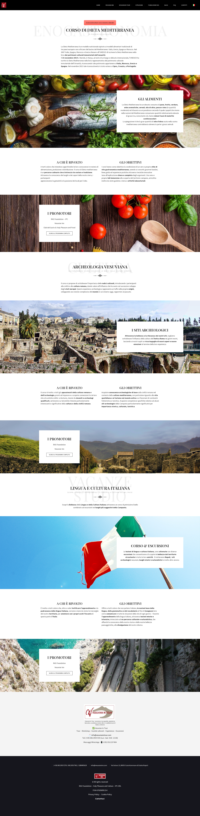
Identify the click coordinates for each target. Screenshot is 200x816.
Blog (166, 5)
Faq (174, 5)
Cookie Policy (106, 794)
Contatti (184, 5)
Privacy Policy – (94, 794)
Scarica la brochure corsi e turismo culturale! (100, 23)
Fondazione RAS (153, 5)
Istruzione (139, 5)
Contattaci (100, 798)
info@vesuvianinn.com (99, 765)
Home (98, 5)
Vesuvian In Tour (124, 5)
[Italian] (193, 5)
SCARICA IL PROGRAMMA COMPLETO (59, 233)
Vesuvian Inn (110, 5)
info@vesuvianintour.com (101, 735)
